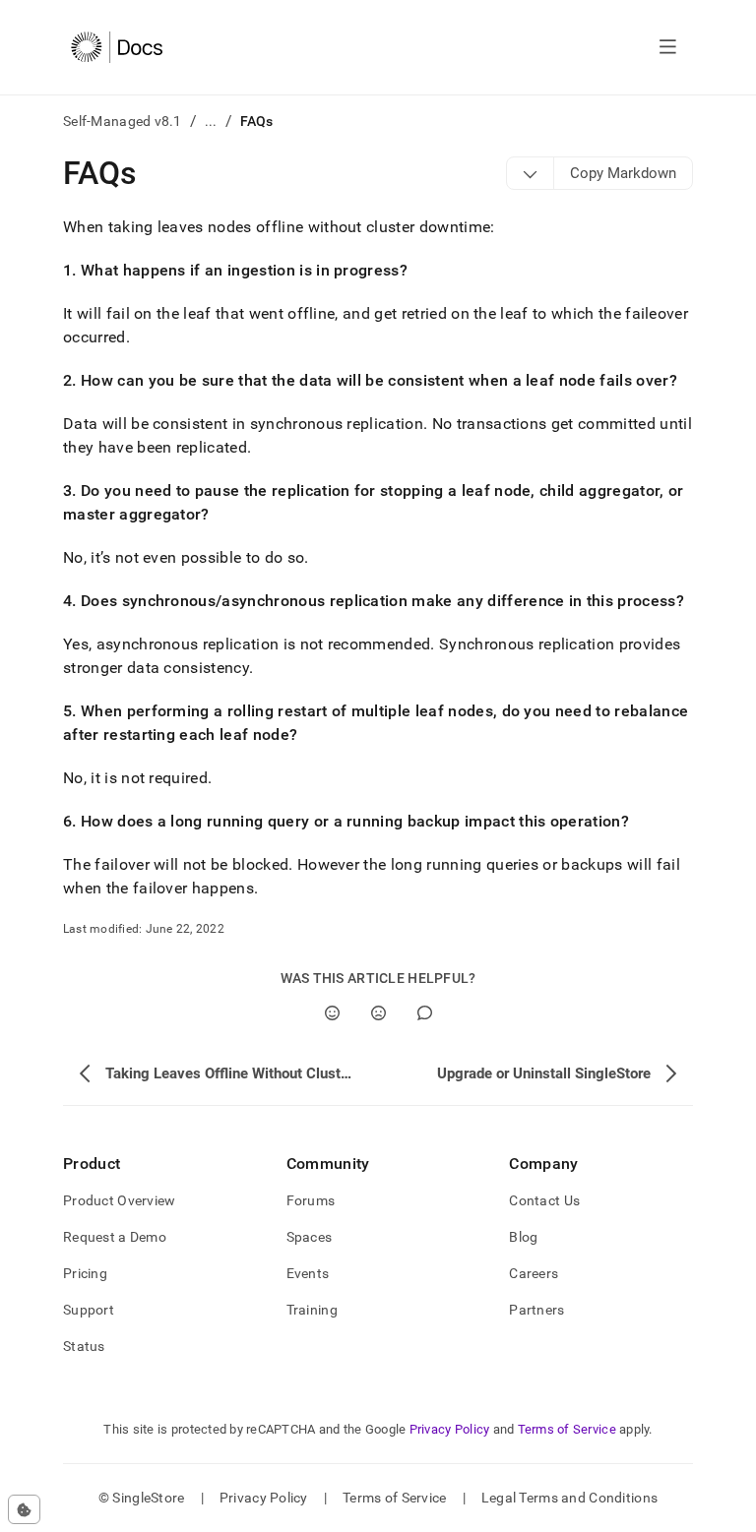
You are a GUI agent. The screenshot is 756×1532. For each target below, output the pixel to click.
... (211, 121)
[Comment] (425, 1013)
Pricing (85, 1273)
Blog (523, 1237)
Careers (533, 1273)
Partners (536, 1310)
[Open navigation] (668, 47)
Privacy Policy (450, 1429)
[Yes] (332, 1013)
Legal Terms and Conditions (569, 1497)
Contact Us (544, 1200)
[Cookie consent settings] (24, 1509)
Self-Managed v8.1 (122, 121)
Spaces (309, 1237)
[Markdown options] (530, 173)
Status (84, 1346)
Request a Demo (114, 1237)
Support (88, 1310)
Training (312, 1310)
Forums (311, 1200)
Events (308, 1273)
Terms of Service (567, 1429)
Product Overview (119, 1200)
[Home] (116, 47)
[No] (378, 1013)
